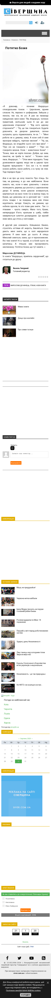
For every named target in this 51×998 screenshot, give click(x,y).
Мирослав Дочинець (20, 285)
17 (25, 754)
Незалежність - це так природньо (31, 674)
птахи (32, 285)
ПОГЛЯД (22, 40)
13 (46, 750)
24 (25, 758)
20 (46, 754)
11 (32, 750)
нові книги (41, 285)
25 (32, 758)
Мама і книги (23, 307)
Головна (6, 40)
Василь (25, 942)
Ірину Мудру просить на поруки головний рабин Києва (30, 610)
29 (12, 761)
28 (5, 761)
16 (18, 754)
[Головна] (25, 15)
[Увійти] (36, 23)
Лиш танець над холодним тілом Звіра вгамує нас (31, 653)
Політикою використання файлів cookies (23, 990)
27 (46, 758)
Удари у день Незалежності (28, 642)
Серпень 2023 (25, 739)
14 (5, 754)
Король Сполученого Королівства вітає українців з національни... (31, 664)
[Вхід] (12, 448)
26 (39, 758)
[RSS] (44, 959)
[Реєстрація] (42, 23)
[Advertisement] (25, 359)
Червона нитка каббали (27, 598)
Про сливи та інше (25, 330)
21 (5, 758)
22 (12, 758)
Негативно (10, 902)
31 (25, 761)
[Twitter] (19, 959)
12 (39, 750)
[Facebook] (7, 959)
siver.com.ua (18, 973)
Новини (15, 40)
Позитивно (10, 899)
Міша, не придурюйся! (26, 588)
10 (25, 750)
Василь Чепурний (21, 268)
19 (39, 754)
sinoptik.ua (14, 727)
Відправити (16, 463)
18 (32, 754)
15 (12, 754)
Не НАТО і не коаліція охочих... (29, 685)
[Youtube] (31, 959)
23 (18, 758)
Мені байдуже (12, 906)
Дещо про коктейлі (26, 318)
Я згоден (25, 995)
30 (18, 761)
